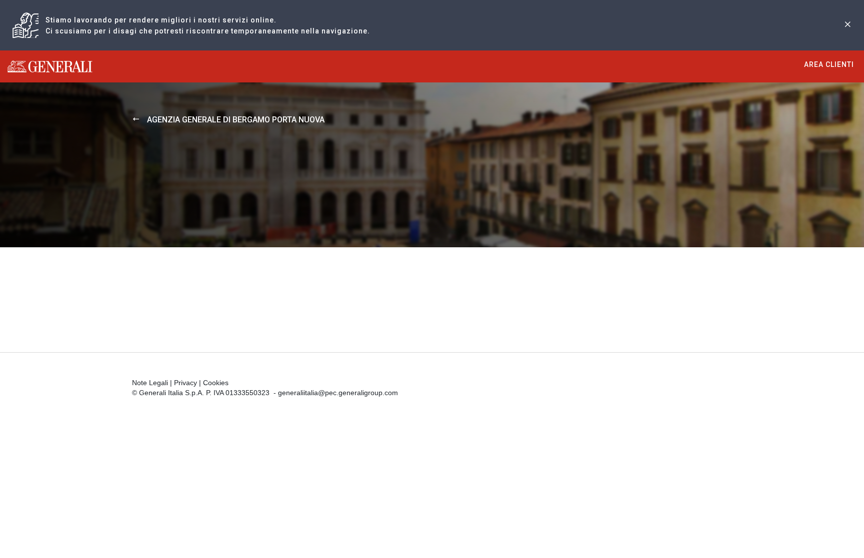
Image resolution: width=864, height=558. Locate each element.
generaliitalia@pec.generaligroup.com (338, 393)
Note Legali (150, 383)
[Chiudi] (848, 25)
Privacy (185, 383)
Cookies (215, 383)
